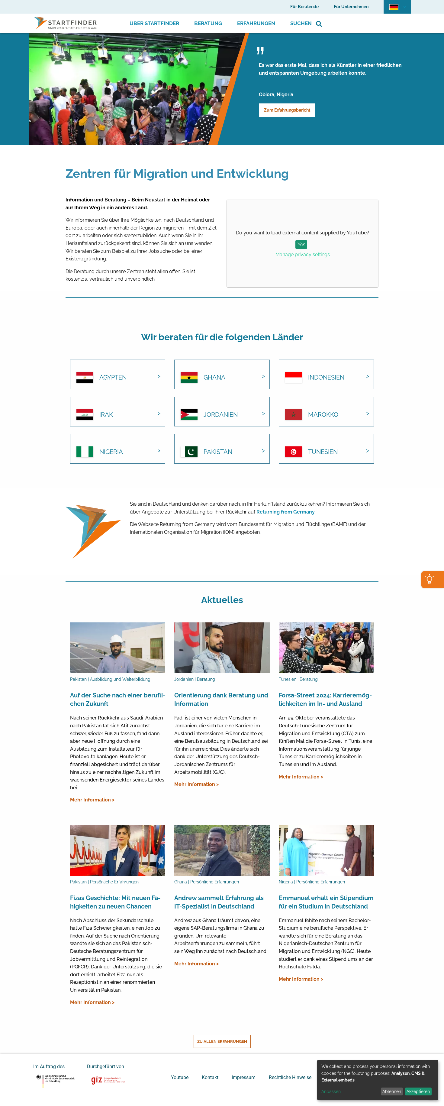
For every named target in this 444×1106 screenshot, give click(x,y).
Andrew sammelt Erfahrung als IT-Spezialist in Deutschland (219, 902)
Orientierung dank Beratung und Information (221, 699)
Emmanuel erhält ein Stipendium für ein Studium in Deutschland (326, 902)
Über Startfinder (154, 23)
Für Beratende (304, 6)
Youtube (179, 1077)
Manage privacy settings (302, 254)
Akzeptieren (418, 1091)
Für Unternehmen (351, 6)
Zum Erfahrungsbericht (287, 110)
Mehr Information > (92, 800)
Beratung (208, 23)
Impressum (244, 1077)
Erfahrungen (256, 23)
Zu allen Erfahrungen (222, 1041)
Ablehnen (391, 1091)
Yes (301, 244)
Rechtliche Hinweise (290, 1077)
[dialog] (377, 1080)
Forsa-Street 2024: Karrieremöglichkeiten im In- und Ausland (325, 699)
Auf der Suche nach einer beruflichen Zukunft (117, 699)
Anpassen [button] (331, 1091)
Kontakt (210, 1077)
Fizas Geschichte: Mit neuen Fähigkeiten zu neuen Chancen (115, 902)
